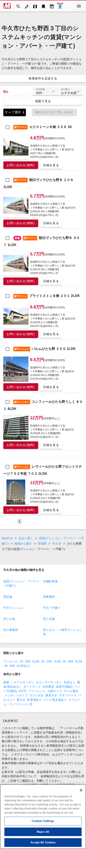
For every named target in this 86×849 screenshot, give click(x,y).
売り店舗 (49, 618)
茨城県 (42, 543)
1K (21, 661)
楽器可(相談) (64, 686)
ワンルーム (10, 661)
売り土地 (9, 618)
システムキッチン (22, 682)
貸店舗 (7, 596)
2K (43, 661)
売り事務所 (10, 630)
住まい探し (26, 538)
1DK (27, 661)
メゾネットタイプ (16, 695)
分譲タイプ (54, 691)
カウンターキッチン (49, 682)
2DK (49, 661)
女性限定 (48, 686)
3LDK (78, 661)
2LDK (57, 661)
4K (6, 665)
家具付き (51, 695)
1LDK (35, 661)
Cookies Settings (43, 821)
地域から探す (23, 543)
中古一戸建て (52, 607)
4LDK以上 (23, 665)
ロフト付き (36, 695)
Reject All (43, 831)
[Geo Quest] (60, 6)
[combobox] (45, 93)
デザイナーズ (67, 695)
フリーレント (37, 691)
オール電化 (71, 691)
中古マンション (13, 607)
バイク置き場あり (55, 699)
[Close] (81, 790)
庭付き (21, 699)
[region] (43, 816)
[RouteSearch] (27, 6)
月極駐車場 (50, 581)
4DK (12, 665)
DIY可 (23, 691)
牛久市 (56, 543)
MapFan (7, 538)
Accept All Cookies (42, 842)
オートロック (32, 686)
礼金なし (70, 682)
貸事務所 (49, 596)
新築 (6, 682)
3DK (70, 661)
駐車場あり (34, 699)
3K (64, 661)
